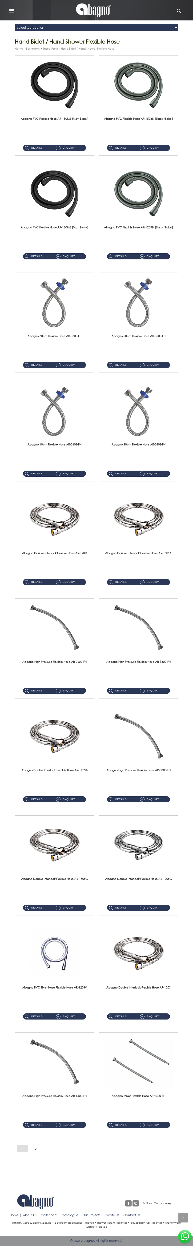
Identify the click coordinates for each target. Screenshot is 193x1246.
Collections (49, 1215)
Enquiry (69, 148)
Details (37, 148)
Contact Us (131, 1215)
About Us (29, 1215)
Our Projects (91, 1215)
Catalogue (70, 1215)
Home (19, 48)
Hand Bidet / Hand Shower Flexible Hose (88, 48)
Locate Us (112, 1215)
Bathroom (33, 48)
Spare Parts (50, 48)
